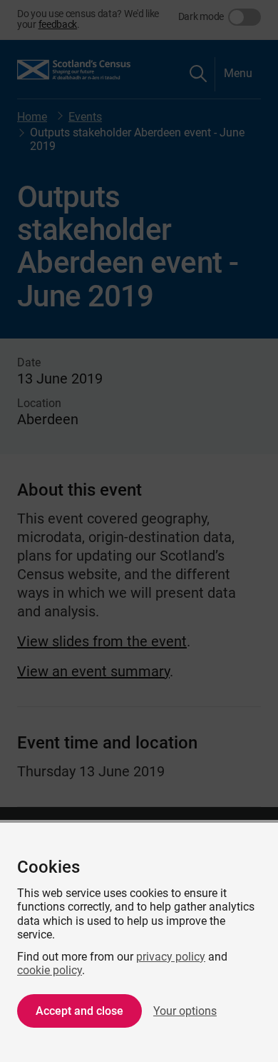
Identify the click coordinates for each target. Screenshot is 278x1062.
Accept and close (79, 1011)
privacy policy (170, 956)
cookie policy (49, 970)
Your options (185, 1011)
